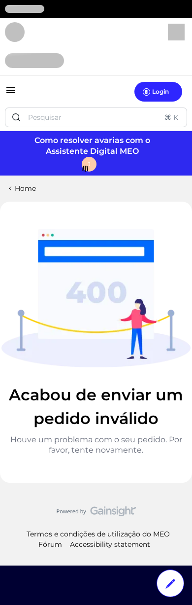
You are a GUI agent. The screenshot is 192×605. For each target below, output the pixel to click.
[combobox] (96, 117)
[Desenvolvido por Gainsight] (96, 513)
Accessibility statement (110, 544)
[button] (11, 93)
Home (25, 188)
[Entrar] (16, 117)
